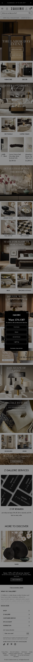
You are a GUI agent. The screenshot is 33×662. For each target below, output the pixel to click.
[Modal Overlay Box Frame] (16, 331)
